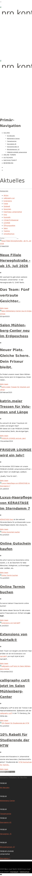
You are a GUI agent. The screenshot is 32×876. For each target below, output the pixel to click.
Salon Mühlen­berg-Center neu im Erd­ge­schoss (15, 330)
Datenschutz (24, 872)
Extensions (8, 201)
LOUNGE (7, 223)
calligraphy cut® (6, 713)
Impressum (14, 872)
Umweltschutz (9, 234)
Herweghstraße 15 (13, 146)
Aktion (6, 195)
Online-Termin (10, 155)
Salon (6, 228)
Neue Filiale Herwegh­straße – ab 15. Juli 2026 (15, 260)
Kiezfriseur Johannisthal (13, 212)
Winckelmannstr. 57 (13, 149)
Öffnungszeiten (9, 225)
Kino (5, 215)
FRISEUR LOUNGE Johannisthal (17, 152)
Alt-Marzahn (11, 135)
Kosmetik (7, 217)
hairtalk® (3, 656)
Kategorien (4, 191)
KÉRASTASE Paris (6, 519)
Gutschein (8, 157)
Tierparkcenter (12, 141)
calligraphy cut (9, 198)
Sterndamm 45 (11, 144)
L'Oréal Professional (11, 220)
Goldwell (7, 206)
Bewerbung (8, 163)
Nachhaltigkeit (10, 160)
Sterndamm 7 (5, 858)
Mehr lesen (4, 308)
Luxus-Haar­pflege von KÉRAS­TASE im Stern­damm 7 (16, 503)
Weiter (12, 772)
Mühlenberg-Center (13, 138)
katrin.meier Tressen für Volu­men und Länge (15, 406)
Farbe (6, 204)
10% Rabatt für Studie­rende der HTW (14, 740)
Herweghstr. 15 (5, 834)
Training (7, 231)
